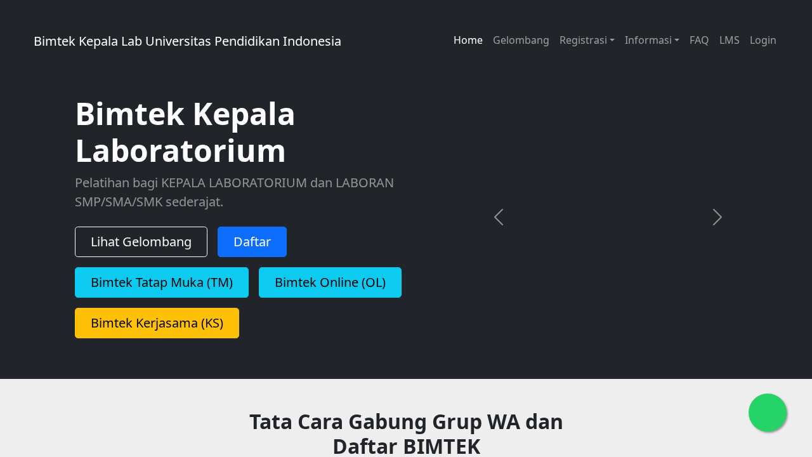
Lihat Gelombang (141, 241)
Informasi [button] (648, 40)
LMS (729, 40)
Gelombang (521, 40)
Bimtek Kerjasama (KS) (157, 322)
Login (763, 40)
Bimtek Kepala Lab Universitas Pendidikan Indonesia (249, 41)
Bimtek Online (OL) (330, 282)
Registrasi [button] (583, 40)
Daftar (252, 241)
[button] (498, 217)
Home (468, 40)
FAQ (699, 40)
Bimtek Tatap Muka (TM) (162, 282)
